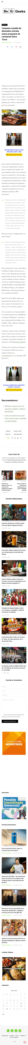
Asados (8, 431)
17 (3, 1006)
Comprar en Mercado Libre (15, 154)
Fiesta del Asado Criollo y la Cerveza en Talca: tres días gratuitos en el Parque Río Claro (13, 639)
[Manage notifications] (25, 1042)
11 (7, 1003)
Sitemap (22, 1035)
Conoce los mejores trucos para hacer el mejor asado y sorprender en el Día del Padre (15, 418)
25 (7, 1008)
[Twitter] (12, 46)
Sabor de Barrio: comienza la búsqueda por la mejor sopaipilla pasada (21, 487)
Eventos (4, 24)
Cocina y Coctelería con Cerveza (14, 462)
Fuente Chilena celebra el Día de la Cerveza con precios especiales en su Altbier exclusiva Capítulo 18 (14, 581)
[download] (14, 754)
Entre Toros (17, 431)
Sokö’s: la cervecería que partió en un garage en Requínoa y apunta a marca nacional (14, 940)
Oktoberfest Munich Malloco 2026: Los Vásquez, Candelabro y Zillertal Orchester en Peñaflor (13, 610)
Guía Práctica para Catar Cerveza (17, 460)
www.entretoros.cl (7, 356)
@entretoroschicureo (19, 342)
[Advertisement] (14, 67)
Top (14, 1041)
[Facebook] (7, 46)
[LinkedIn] (18, 438)
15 (21, 1003)
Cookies (11, 1035)
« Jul (3, 1014)
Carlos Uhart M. (7, 42)
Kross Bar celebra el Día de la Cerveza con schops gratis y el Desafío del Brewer (14, 552)
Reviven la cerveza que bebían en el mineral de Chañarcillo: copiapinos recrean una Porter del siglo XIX (13, 910)
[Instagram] (16, 1030)
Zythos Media (14, 1037)
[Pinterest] (16, 46)
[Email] (20, 46)
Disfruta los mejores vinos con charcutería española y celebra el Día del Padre (15, 409)
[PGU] (14, 818)
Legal (17, 1035)
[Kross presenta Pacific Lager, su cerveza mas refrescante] (14, 837)
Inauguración (18, 434)
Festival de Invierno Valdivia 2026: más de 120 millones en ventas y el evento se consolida (14, 668)
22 (21, 1006)
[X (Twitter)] (12, 1030)
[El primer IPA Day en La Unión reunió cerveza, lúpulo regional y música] (14, 512)
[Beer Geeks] (14, 11)
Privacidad (5, 1035)
